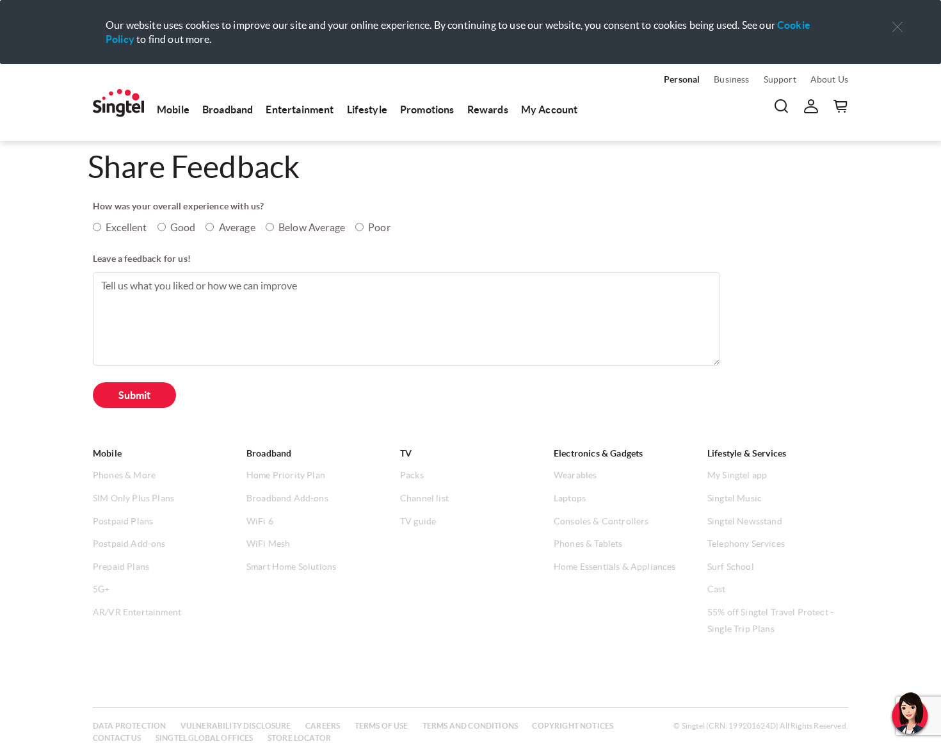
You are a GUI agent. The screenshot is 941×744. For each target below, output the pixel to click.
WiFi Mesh (268, 543)
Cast (716, 589)
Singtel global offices (204, 738)
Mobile (173, 109)
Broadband (227, 109)
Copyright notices (572, 726)
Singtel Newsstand (744, 521)
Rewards (487, 109)
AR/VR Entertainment (137, 612)
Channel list (424, 498)
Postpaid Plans (123, 521)
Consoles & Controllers (601, 521)
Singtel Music (734, 498)
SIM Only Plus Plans (133, 498)
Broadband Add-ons (287, 498)
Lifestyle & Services (746, 453)
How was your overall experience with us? (178, 206)
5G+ (101, 589)
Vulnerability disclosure (236, 726)
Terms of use (381, 726)
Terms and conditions (470, 726)
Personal (682, 79)
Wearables (575, 475)
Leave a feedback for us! (142, 259)
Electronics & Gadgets (598, 453)
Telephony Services (746, 543)
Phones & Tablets (588, 543)
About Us (829, 79)
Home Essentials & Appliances (614, 567)
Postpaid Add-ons (129, 543)
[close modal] (897, 18)
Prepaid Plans (121, 567)
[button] (897, 27)
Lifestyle (367, 109)
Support (780, 79)
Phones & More (124, 475)
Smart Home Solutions (291, 567)
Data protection (129, 726)
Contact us (117, 738)
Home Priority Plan (285, 475)
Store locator (299, 738)
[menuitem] (118, 103)
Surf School (730, 567)
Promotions (427, 109)
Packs (412, 475)
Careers (322, 726)
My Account (549, 109)
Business (731, 79)
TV (406, 453)
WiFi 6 (259, 521)
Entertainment (300, 109)
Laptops (570, 498)
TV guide (418, 521)
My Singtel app (737, 475)
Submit (134, 395)
